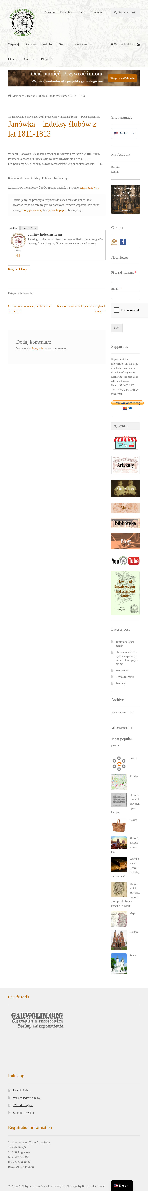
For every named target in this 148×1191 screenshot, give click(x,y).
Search (63, 44)
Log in (115, 171)
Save (116, 327)
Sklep (82, 12)
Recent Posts (29, 227)
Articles (47, 44)
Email (116, 288)
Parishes (31, 44)
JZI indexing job (23, 1084)
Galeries (29, 59)
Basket (133, 820)
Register (115, 167)
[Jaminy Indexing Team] (18, 240)
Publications (66, 12)
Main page (18, 95)
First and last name (123, 272)
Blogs (44, 59)
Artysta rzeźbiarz (125, 676)
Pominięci (121, 683)
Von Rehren (122, 670)
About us (50, 12)
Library (12, 59)
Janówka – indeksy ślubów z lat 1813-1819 (29, 308)
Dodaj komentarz (90, 116)
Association (97, 12)
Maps (132, 913)
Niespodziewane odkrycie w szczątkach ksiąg (81, 308)
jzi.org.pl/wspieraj (31, 210)
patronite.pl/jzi (56, 210)
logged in (38, 348)
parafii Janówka (89, 187)
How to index (21, 1069)
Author (14, 227)
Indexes (31, 95)
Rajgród (134, 931)
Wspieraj (13, 44)
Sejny (133, 955)
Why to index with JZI (27, 1077)
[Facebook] (18, 255)
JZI (32, 293)
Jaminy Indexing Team (64, 116)
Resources (80, 44)
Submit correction (24, 1092)
